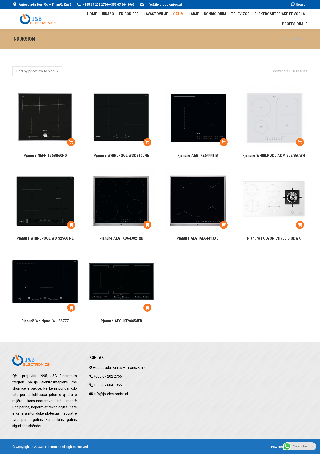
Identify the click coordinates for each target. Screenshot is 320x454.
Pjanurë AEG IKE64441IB (198, 155)
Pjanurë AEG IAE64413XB (198, 238)
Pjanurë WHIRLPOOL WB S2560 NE (45, 238)
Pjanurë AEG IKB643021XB (122, 238)
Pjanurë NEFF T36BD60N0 (45, 155)
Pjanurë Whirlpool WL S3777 (45, 321)
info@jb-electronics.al (164, 4)
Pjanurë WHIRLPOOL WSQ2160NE (121, 155)
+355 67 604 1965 (121, 4)
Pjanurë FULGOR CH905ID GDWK (274, 238)
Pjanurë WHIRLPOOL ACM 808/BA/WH (273, 155)
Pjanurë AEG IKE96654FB (121, 321)
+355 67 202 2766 (95, 4)
